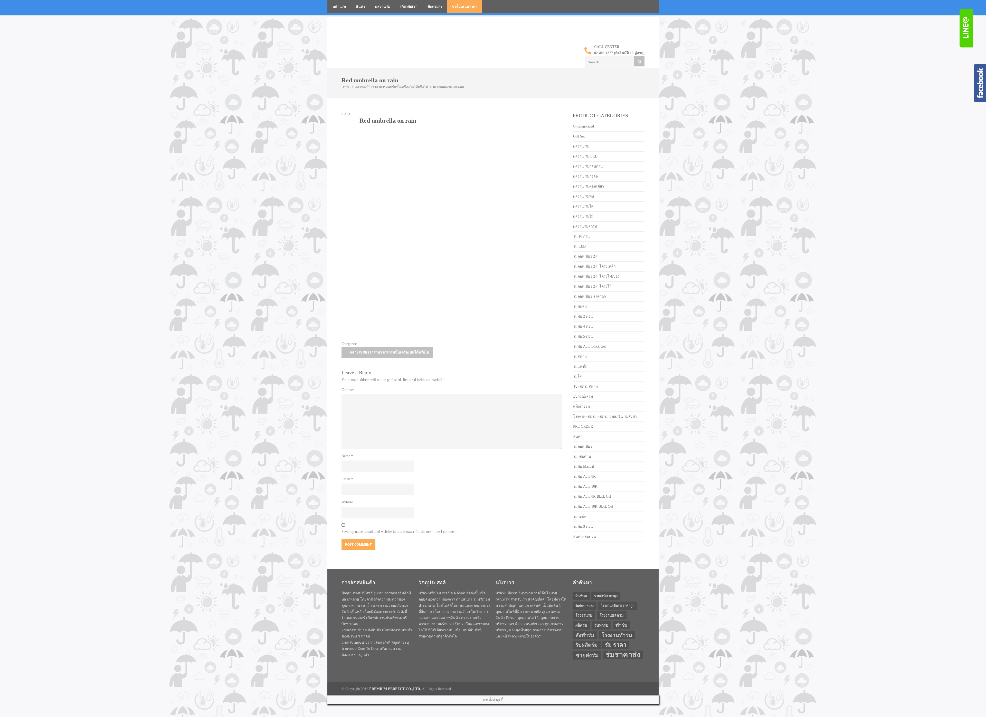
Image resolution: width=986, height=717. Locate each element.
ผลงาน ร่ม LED (585, 156)
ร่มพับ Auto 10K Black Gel (593, 506)
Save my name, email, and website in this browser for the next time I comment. (400, 532)
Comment (349, 390)
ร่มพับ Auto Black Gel (589, 346)
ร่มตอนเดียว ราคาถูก (589, 296)
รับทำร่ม (601, 625)
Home (346, 87)
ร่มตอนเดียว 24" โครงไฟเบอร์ (596, 276)
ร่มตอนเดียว (582, 446)
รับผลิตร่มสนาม (585, 386)
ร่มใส (577, 376)
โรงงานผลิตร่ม (612, 615)
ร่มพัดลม (580, 306)
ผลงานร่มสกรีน (585, 226)
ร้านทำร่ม (581, 595)
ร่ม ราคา (615, 645)
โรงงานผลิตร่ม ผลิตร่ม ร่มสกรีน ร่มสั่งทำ (605, 416)
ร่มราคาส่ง (623, 655)
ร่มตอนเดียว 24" (585, 256)
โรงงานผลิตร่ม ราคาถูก (617, 605)
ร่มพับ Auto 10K (585, 486)
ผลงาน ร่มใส (583, 206)
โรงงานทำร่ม (617, 635)
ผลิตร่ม (581, 625)
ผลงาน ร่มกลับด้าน (588, 166)
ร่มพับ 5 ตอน (583, 336)
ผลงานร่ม (382, 6)
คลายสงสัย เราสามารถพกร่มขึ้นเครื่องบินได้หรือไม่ (391, 87)
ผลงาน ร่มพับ (583, 196)
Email (347, 479)
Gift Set (579, 136)
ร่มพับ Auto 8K (584, 476)
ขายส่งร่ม (587, 655)
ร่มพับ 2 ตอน (583, 316)
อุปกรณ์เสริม (583, 396)
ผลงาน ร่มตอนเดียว (588, 186)
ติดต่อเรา (435, 6)
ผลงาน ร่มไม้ (583, 216)
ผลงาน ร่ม (581, 146)
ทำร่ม (621, 625)
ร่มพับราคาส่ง (584, 605)
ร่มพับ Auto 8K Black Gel (592, 496)
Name (347, 456)
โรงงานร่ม (583, 615)
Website (347, 502)
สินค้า (360, 6)
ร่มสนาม (580, 356)
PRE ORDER (583, 426)
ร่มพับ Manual (583, 466)
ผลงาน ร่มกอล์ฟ (585, 176)
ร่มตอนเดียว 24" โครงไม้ (592, 286)
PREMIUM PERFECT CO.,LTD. (395, 689)
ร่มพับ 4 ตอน (583, 326)
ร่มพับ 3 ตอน (583, 526)
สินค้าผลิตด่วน (584, 536)
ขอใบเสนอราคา (464, 6)
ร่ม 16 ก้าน (581, 236)
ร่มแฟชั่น (580, 366)
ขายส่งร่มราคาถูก (606, 595)
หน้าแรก (339, 6)
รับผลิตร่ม (586, 645)
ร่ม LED (579, 246)
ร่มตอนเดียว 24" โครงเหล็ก (594, 266)
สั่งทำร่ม (584, 635)
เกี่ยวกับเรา (409, 6)
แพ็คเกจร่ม (581, 406)
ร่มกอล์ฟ (579, 516)
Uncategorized (583, 126)
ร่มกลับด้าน (582, 456)
